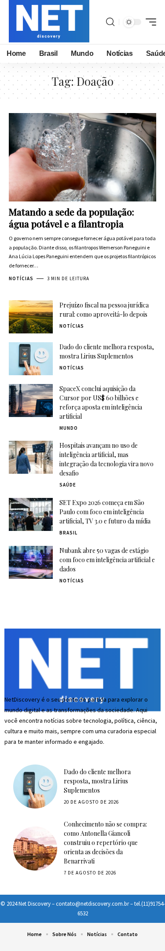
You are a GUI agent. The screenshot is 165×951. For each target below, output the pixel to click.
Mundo (68, 428)
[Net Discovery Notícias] (49, 22)
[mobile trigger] (148, 22)
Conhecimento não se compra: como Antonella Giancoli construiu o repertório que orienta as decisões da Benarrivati (105, 842)
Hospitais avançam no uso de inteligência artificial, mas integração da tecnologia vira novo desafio (106, 459)
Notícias (21, 278)
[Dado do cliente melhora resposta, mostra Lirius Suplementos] (31, 358)
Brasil (68, 533)
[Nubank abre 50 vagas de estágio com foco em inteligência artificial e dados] (31, 562)
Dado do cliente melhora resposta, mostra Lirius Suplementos (97, 781)
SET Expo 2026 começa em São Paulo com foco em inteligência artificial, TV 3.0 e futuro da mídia (104, 511)
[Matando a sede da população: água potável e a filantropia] (82, 157)
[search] (110, 22)
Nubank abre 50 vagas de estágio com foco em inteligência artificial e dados (107, 559)
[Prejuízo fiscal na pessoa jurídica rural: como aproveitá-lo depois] (31, 316)
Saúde (67, 485)
